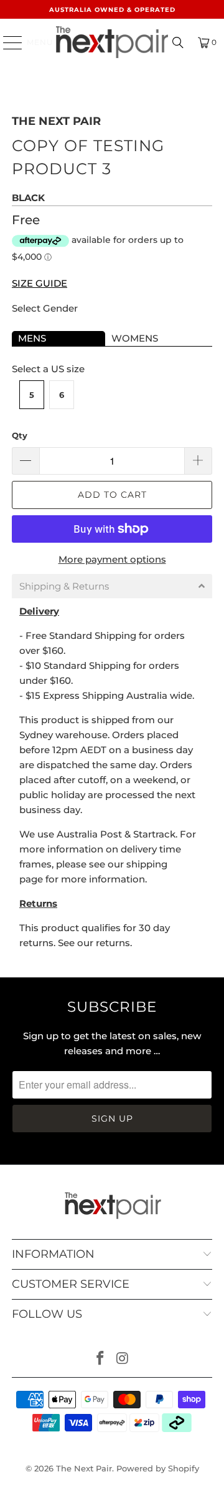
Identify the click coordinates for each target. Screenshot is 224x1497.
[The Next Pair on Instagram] (122, 1359)
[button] (112, 586)
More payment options (112, 559)
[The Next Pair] (112, 42)
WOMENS (134, 338)
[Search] (178, 42)
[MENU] (7, 42)
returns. (114, 943)
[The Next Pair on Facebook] (100, 1359)
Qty (19, 435)
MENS (32, 338)
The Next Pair (56, 121)
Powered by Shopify (157, 1468)
